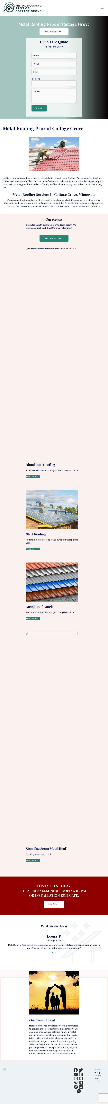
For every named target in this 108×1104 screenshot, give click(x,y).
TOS (98, 1081)
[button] (54, 31)
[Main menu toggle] (102, 8)
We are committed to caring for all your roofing (29, 200)
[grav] (76, 1087)
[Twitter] (81, 1070)
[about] (79, 1091)
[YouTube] (76, 1074)
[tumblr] (81, 1083)
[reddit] (81, 1087)
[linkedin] (81, 1074)
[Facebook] (76, 1070)
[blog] (81, 1078)
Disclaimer (98, 1077)
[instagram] (76, 1078)
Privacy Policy (98, 1071)
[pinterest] (76, 1083)
